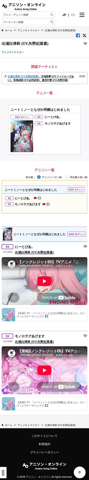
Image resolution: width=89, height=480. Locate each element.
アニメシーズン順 (52, 177)
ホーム (8, 30)
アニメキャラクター (28, 30)
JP (64, 15)
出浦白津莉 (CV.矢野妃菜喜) (60, 30)
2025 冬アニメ (77, 234)
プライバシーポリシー (44, 452)
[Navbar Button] (82, 18)
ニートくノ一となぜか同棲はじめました (40, 109)
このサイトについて (44, 436)
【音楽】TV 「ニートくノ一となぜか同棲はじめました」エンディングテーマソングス (51, 314)
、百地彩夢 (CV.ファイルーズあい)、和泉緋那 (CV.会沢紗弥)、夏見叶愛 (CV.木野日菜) (41, 78)
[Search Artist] (52, 22)
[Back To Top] (80, 472)
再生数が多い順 (78, 177)
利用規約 (44, 444)
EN (73, 15)
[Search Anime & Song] (52, 15)
